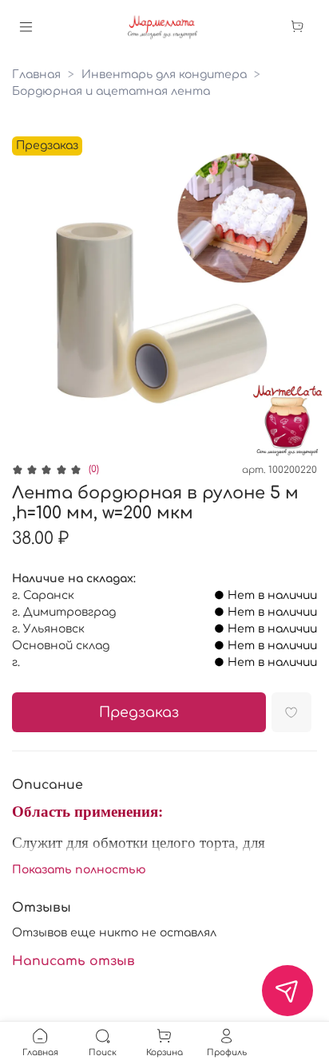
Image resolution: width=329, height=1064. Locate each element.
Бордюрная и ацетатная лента (111, 91)
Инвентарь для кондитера (164, 75)
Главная (36, 75)
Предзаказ (139, 712)
